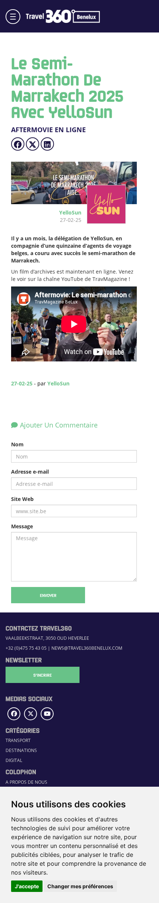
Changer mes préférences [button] (80, 886)
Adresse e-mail (30, 471)
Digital (14, 760)
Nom (17, 444)
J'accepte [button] (27, 886)
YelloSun (58, 383)
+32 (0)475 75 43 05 (26, 648)
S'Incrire (42, 674)
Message (22, 526)
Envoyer (48, 595)
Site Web (22, 498)
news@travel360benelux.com (86, 648)
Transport (18, 740)
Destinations (21, 750)
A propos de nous (26, 782)
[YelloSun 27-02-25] (103, 219)
